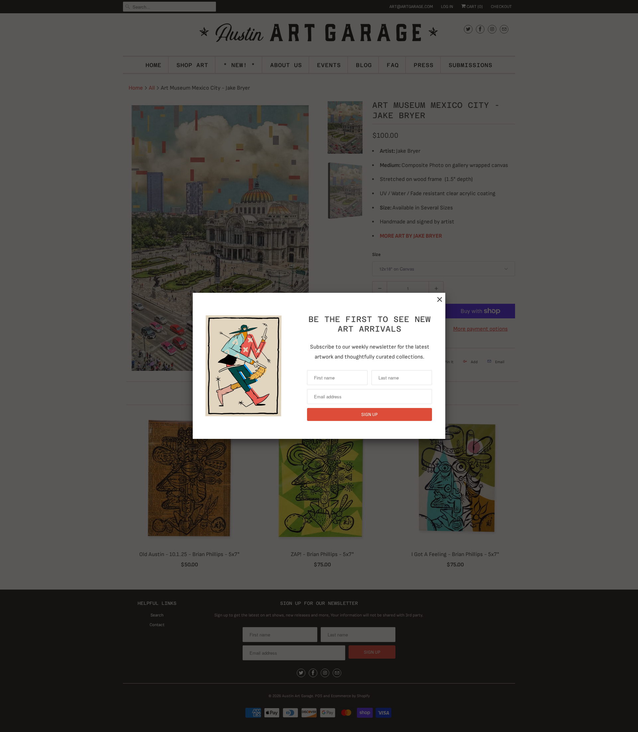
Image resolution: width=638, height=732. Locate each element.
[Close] (439, 299)
